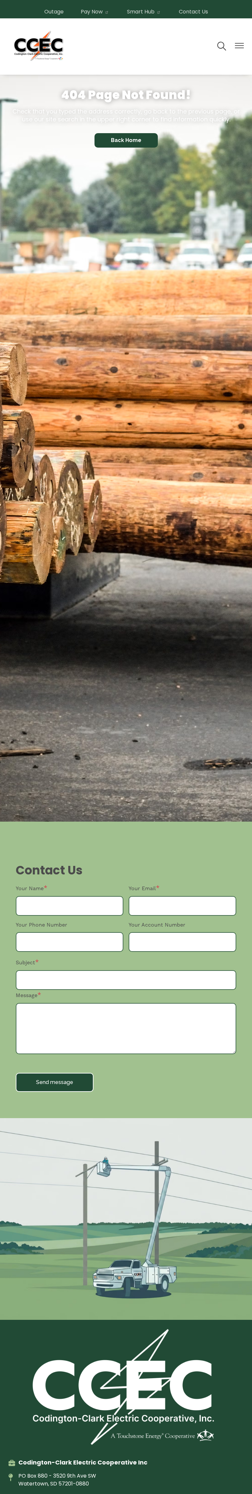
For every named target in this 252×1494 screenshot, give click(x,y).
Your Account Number (157, 925)
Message (26, 995)
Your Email (142, 888)
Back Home (126, 140)
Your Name (30, 888)
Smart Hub (141, 11)
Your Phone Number (41, 925)
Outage (54, 11)
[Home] (39, 46)
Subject (25, 962)
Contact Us (193, 11)
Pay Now (92, 11)
